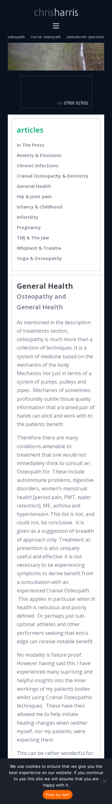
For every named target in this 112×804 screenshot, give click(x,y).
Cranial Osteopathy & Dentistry (52, 176)
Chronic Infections (37, 165)
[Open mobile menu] (56, 25)
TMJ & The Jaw (33, 237)
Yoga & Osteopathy (39, 258)
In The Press (30, 145)
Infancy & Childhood (39, 206)
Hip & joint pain (34, 196)
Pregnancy (29, 227)
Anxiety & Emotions (39, 155)
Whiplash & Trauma (39, 248)
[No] (104, 781)
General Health (34, 186)
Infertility (27, 217)
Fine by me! (57, 794)
